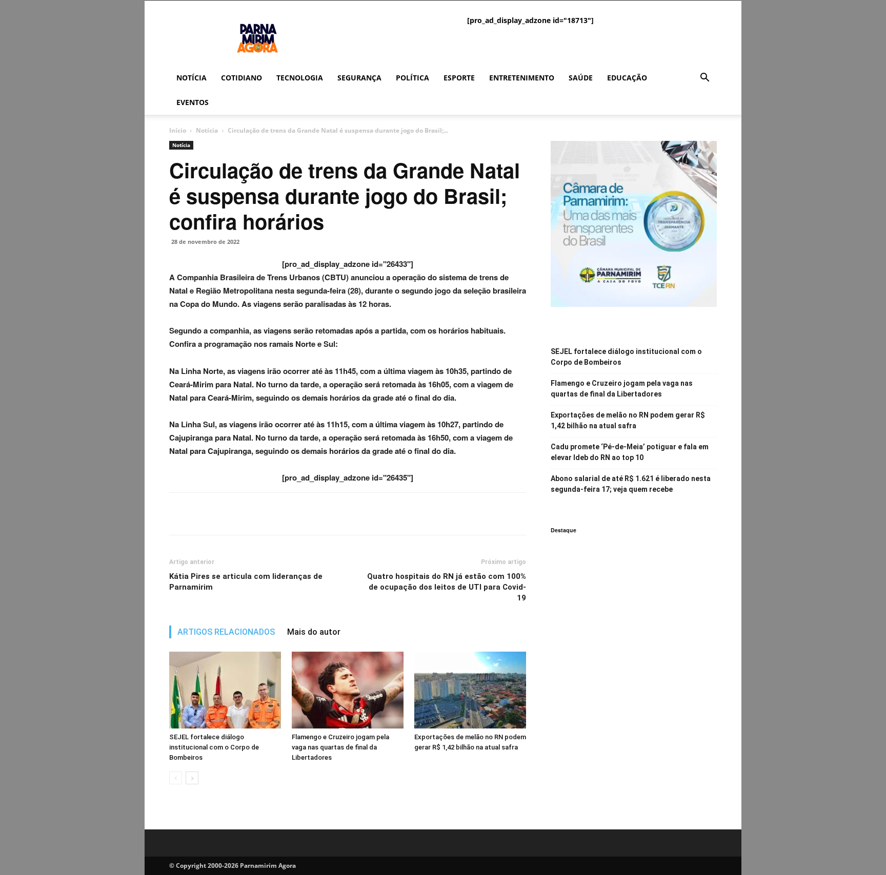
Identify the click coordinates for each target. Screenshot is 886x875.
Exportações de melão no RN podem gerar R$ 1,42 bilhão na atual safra (628, 420)
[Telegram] (250, 514)
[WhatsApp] (226, 514)
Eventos (192, 102)
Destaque (563, 530)
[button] (704, 79)
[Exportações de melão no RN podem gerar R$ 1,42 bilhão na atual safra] (470, 690)
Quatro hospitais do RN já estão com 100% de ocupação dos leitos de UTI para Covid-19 (446, 587)
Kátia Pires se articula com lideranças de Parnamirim (246, 582)
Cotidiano (241, 77)
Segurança (359, 77)
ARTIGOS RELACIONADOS (226, 632)
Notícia (191, 77)
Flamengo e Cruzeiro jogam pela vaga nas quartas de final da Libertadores (340, 747)
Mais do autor (313, 632)
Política (412, 77)
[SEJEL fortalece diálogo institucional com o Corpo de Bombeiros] (225, 690)
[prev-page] (175, 778)
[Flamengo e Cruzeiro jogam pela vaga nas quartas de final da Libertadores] (348, 690)
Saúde (581, 77)
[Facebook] (179, 514)
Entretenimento (521, 77)
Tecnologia (299, 77)
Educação (627, 77)
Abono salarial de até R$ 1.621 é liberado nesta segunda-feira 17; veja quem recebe (631, 483)
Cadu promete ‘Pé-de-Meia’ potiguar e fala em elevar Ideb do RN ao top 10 (630, 452)
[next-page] (192, 778)
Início (177, 130)
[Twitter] (203, 514)
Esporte (459, 77)
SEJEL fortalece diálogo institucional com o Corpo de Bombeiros (214, 747)
